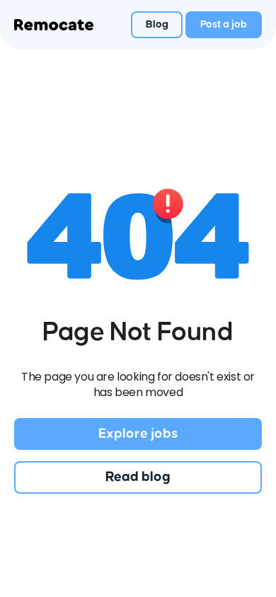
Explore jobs (138, 434)
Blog (157, 24)
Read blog (138, 477)
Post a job (223, 24)
